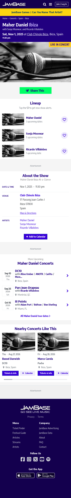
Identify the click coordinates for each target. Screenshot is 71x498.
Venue (5, 196)
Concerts (13, 18)
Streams (16, 442)
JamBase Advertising (49, 428)
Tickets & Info (10, 373)
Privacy (31, 416)
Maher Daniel (27, 220)
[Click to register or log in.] (64, 119)
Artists (5, 221)
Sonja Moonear (28, 224)
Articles (16, 437)
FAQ (41, 442)
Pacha (41, 363)
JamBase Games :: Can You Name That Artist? (37, 12)
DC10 (4, 363)
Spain (20, 18)
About (42, 437)
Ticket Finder (19, 428)
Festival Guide (19, 432)
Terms (41, 416)
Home (4, 18)
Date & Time (8, 187)
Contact (42, 446)
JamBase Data (45, 432)
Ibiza (27, 18)
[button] (44, 4)
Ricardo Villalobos (29, 227)
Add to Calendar (37, 236)
